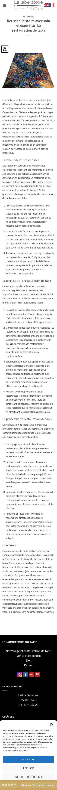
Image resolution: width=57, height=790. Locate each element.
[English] (46, 4)
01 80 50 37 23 (28, 705)
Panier (28, 665)
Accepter (28, 759)
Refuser (28, 768)
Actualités (28, 17)
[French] (52, 4)
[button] (52, 724)
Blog (28, 660)
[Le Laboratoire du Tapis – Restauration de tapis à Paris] (28, 5)
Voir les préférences (28, 776)
